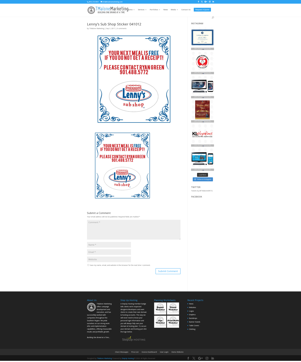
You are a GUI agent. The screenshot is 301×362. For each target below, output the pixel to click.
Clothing (192, 329)
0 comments (122, 28)
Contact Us (185, 10)
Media (173, 10)
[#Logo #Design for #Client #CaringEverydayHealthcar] (202, 62)
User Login (164, 352)
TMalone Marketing (96, 28)
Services (141, 10)
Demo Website (177, 352)
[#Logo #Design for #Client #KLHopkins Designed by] (202, 135)
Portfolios (154, 10)
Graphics (192, 314)
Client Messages (121, 352)
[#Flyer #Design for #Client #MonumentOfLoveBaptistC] (202, 110)
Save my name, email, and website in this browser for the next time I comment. (120, 265)
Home (130, 10)
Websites (192, 307)
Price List (135, 352)
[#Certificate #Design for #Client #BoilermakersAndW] (202, 38)
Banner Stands (194, 322)
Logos (191, 311)
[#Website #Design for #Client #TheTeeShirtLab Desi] (202, 159)
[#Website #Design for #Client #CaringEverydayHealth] (202, 86)
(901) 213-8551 (94, 2)
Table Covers (194, 325)
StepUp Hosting (128, 358)
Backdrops (193, 318)
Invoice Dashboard (149, 352)
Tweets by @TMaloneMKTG (202, 191)
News (165, 10)
